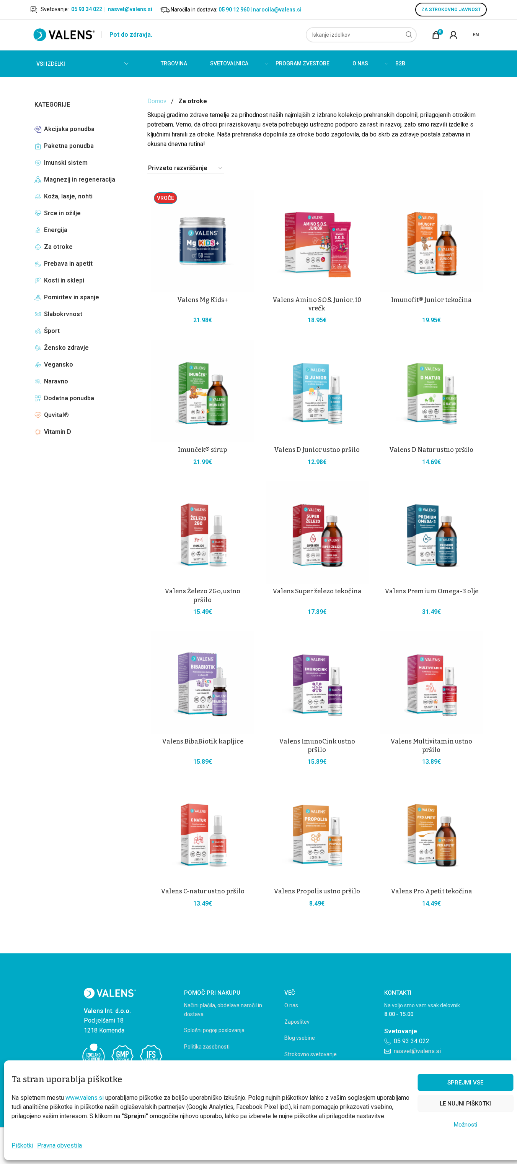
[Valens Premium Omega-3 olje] (431, 532)
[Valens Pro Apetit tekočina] (431, 832)
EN (476, 34)
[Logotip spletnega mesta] (64, 34)
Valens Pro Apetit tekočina (431, 891)
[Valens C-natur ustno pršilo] (202, 832)
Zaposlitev (297, 1022)
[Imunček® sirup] (202, 391)
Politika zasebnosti (207, 1047)
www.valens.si (84, 1097)
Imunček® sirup (202, 449)
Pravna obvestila (59, 1145)
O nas (291, 1005)
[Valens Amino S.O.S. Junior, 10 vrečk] (317, 241)
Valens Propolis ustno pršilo (317, 891)
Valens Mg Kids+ (202, 300)
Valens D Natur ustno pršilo (431, 449)
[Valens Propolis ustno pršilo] (317, 832)
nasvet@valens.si (130, 9)
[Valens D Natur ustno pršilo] (431, 391)
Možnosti (465, 1124)
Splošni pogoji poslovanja (214, 1030)
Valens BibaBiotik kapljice (202, 741)
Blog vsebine (299, 1038)
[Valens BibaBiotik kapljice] (202, 682)
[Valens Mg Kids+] (202, 241)
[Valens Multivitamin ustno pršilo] (431, 682)
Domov (156, 101)
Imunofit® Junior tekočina (431, 300)
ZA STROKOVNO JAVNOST (451, 9)
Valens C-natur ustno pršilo (203, 891)
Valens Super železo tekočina (317, 591)
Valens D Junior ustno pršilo (317, 449)
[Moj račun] (453, 34)
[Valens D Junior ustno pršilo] (317, 391)
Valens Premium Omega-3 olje (431, 591)
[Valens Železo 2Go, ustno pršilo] (202, 532)
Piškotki (22, 1145)
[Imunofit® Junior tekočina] (431, 241)
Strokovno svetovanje (310, 1054)
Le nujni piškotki (465, 1103)
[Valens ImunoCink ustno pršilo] (317, 682)
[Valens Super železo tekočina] (317, 532)
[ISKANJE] (409, 34)
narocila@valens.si (277, 9)
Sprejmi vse (465, 1082)
